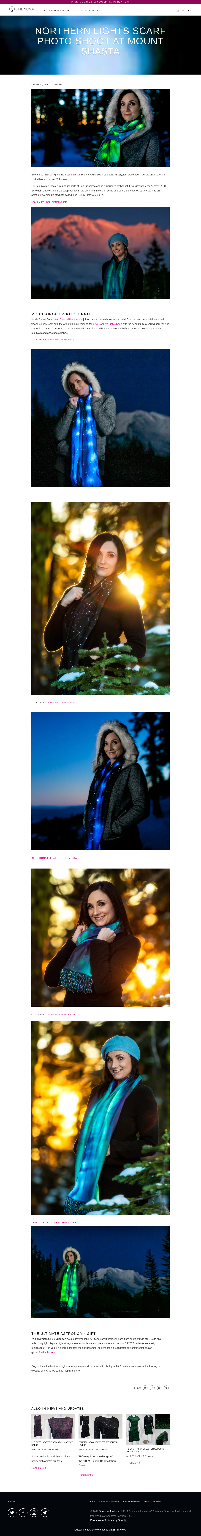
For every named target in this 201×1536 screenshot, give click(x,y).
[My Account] (178, 10)
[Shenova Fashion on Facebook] (24, 1512)
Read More (37, 1468)
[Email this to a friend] (166, 1387)
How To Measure (131, 1502)
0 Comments (56, 84)
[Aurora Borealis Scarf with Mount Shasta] (100, 1319)
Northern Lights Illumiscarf (53, 1222)
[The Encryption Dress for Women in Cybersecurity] (148, 1429)
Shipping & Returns (109, 1502)
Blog (84, 11)
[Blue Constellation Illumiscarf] (100, 851)
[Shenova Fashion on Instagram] (35, 1512)
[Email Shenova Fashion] (46, 1512)
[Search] (183, 10)
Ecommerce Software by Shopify (108, 1520)
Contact (94, 11)
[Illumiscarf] (100, 299)
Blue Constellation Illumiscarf (56, 858)
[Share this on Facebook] (152, 1387)
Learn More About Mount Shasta (49, 202)
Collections (53, 11)
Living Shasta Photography (67, 319)
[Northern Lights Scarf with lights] (100, 1007)
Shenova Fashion (109, 1511)
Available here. (47, 1352)
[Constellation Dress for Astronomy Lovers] (100, 1426)
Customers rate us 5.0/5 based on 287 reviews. (100, 1529)
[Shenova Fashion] (24, 10)
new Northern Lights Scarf (108, 324)
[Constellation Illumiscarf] (100, 488)
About (71, 11)
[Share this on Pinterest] (159, 1387)
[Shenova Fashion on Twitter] (13, 1512)
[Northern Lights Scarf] (100, 1215)
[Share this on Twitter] (144, 1387)
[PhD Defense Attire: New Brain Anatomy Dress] (53, 1426)
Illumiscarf (75, 174)
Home (93, 1502)
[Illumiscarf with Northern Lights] (100, 167)
